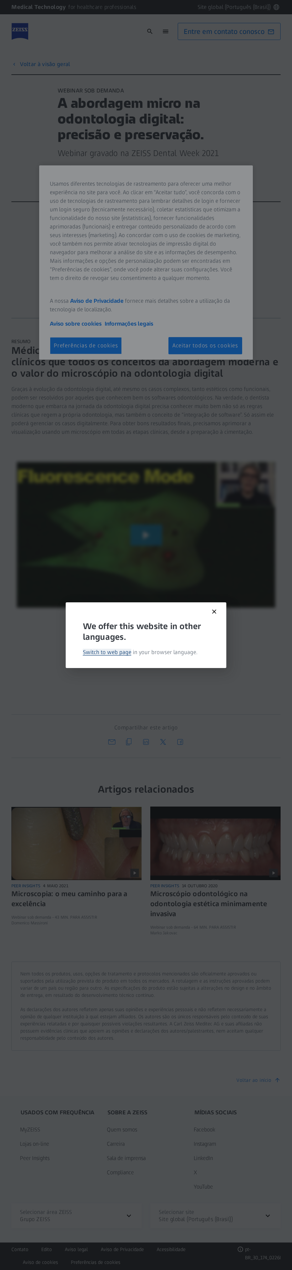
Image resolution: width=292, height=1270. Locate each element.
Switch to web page (107, 652)
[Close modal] (214, 611)
